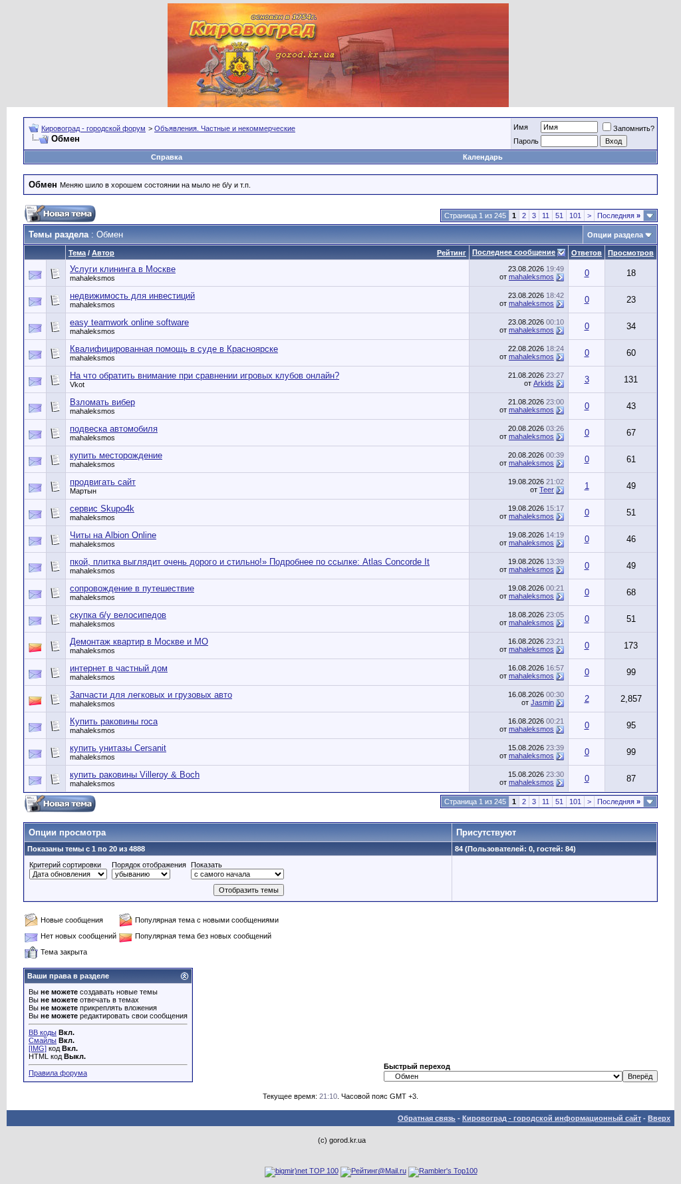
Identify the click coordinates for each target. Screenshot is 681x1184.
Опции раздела (615, 235)
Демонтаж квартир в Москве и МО (139, 642)
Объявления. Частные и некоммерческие (224, 128)
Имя (520, 127)
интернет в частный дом (119, 668)
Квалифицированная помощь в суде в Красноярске (174, 349)
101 (575, 216)
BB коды (43, 1032)
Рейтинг (451, 253)
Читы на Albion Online (113, 535)
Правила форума (58, 1073)
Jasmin (542, 702)
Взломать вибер (102, 402)
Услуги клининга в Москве (123, 269)
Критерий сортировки (65, 865)
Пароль (526, 141)
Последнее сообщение (513, 252)
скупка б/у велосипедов (118, 615)
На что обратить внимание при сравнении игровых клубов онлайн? (204, 375)
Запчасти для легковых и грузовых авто (151, 695)
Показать (206, 865)
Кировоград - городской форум (93, 128)
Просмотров (631, 253)
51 (559, 216)
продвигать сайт (103, 482)
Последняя (618, 216)
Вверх (659, 1118)
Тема (77, 253)
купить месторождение (116, 455)
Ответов (586, 253)
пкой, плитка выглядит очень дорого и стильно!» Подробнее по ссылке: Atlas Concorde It (250, 562)
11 (545, 216)
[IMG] (38, 1048)
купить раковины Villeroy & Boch (135, 775)
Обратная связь (427, 1118)
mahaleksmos (92, 278)
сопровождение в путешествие (132, 588)
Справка (166, 157)
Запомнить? (633, 128)
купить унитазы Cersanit (118, 748)
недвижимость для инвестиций (132, 296)
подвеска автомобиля (114, 429)
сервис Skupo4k (102, 509)
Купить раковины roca (114, 721)
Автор (103, 253)
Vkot (77, 384)
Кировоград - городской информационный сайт (551, 1118)
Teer (546, 490)
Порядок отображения (149, 865)
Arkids (543, 383)
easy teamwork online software (129, 322)
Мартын (83, 491)
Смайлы (43, 1040)
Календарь (483, 157)
